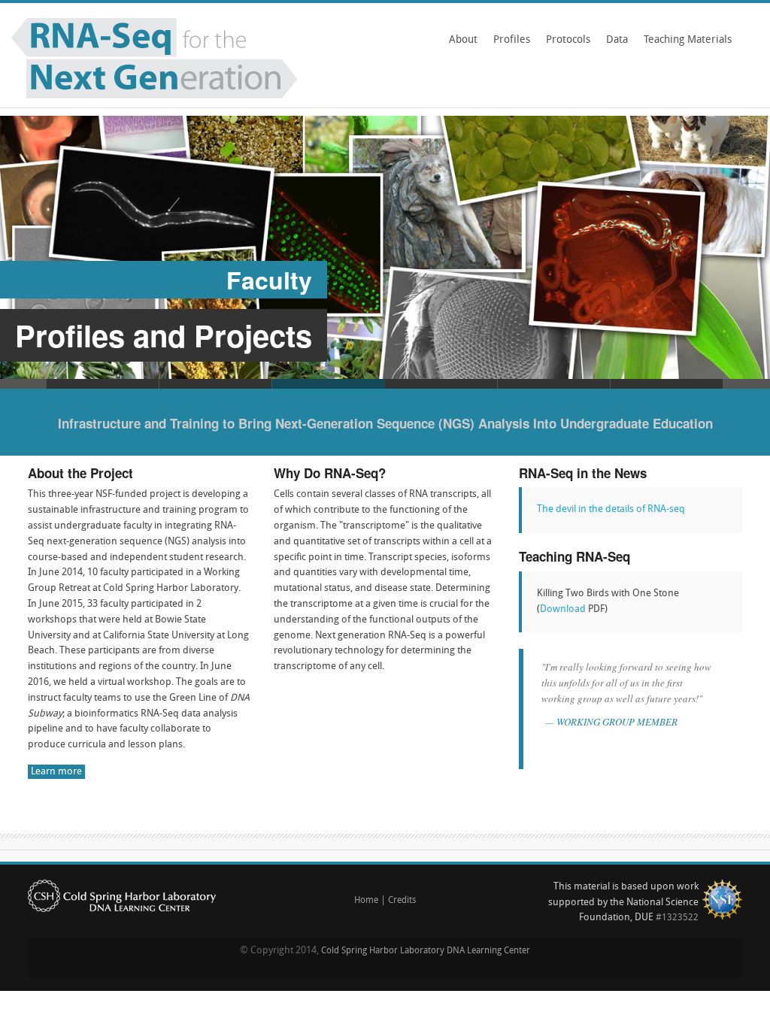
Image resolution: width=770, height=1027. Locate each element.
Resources (667, 384)
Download (563, 609)
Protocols (568, 40)
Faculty (269, 279)
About (463, 40)
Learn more (56, 772)
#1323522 (677, 917)
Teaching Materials (685, 45)
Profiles (511, 40)
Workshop (215, 384)
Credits (402, 900)
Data (617, 40)
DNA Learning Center (488, 951)
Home (366, 900)
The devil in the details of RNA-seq (611, 509)
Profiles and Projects (163, 335)
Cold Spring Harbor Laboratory (382, 951)
